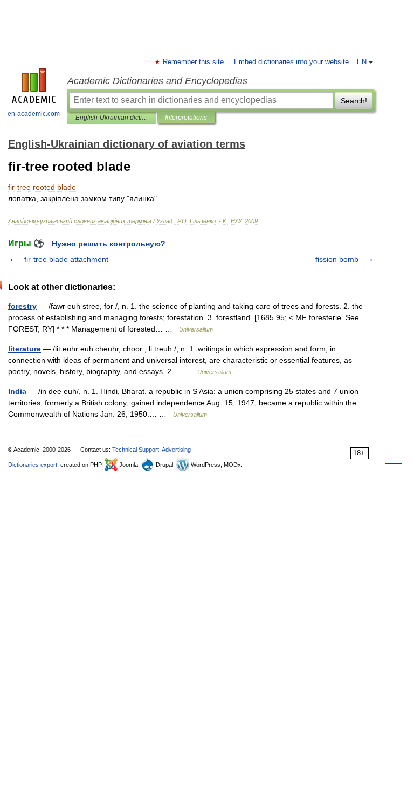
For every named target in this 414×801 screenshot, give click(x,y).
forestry (22, 306)
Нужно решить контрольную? (108, 243)
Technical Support (135, 449)
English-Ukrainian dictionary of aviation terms (111, 117)
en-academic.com (34, 114)
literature (24, 348)
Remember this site (194, 62)
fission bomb (336, 259)
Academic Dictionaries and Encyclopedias (157, 80)
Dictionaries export (32, 464)
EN (362, 62)
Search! (354, 100)
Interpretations (186, 117)
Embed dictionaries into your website (291, 62)
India (17, 391)
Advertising (176, 449)
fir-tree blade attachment (66, 259)
